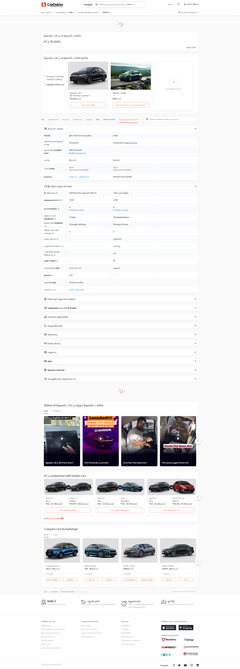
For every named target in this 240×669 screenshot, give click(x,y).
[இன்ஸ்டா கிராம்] (191, 665)
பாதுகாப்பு (89, 119)
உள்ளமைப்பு (65, 119)
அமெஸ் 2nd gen (53, 579)
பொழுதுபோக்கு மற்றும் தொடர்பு (128, 119)
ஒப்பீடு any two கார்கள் (52, 518)
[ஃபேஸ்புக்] (173, 665)
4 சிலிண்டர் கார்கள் (76, 210)
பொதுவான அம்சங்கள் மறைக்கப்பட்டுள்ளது (55, 77)
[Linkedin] (197, 665)
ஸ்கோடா (124, 498)
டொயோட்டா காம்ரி (128, 566)
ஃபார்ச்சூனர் (130, 579)
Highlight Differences (55, 84)
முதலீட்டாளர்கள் (46, 644)
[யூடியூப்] (185, 665)
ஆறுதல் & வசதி (53, 119)
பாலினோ (70, 579)
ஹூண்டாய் (73, 498)
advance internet (109, 119)
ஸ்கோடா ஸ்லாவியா (90, 566)
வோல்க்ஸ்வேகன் (179, 498)
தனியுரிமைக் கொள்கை (48, 637)
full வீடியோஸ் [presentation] (57, 411)
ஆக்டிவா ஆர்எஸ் (148, 579)
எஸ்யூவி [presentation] (55, 535)
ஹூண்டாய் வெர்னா (168, 566)
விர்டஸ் (175, 501)
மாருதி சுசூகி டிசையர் (52, 566)
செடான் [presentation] (46, 535)
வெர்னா (72, 501)
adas (97, 119)
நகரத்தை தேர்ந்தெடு (188, 12)
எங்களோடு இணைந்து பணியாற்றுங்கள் (53, 629)
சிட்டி (186, 579)
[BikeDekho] (168, 639)
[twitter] (179, 665)
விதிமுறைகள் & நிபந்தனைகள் (50, 633)
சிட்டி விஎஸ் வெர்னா (68, 510)
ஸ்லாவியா (125, 501)
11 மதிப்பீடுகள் (83, 170)
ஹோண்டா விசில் (119, 93)
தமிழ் (169, 4)
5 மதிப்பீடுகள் (127, 170)
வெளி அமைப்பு (77, 119)
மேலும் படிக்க (191, 47)
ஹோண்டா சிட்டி (76, 93)
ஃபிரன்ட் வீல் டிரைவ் (76, 289)
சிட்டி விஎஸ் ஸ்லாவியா (120, 510)
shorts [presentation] (46, 411)
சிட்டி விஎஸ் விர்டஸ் (171, 510)
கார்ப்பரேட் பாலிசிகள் (47, 640)
